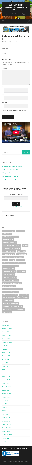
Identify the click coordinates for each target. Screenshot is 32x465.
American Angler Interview (9, 180)
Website (4, 102)
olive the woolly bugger (9, 286)
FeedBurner (19, 206)
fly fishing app (6, 248)
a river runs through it (8, 231)
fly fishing (25, 245)
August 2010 (6, 438)
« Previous (5, 48)
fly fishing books (16, 248)
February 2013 (6, 352)
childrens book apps (8, 239)
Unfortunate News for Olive (10, 169)
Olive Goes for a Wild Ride (9, 277)
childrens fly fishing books (9, 242)
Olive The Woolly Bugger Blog (16, 7)
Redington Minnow (8, 300)
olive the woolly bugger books (10, 292)
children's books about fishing (10, 236)
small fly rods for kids (8, 309)
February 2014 (6, 335)
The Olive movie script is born (10, 176)
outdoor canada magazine (9, 297)
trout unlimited (20, 309)
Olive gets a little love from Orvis (11, 173)
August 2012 (6, 359)
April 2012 (5, 369)
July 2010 (5, 441)
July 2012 (5, 362)
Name (4, 87)
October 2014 (6, 332)
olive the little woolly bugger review (12, 283)
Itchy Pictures (20, 260)
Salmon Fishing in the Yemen (10, 303)
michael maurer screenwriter (10, 265)
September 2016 (7, 328)
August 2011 (6, 397)
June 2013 (5, 345)
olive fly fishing (21, 271)
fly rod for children (21, 254)
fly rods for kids (7, 257)
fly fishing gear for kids (9, 254)
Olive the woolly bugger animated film (12, 289)
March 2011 (5, 414)
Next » (4, 53)
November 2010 (6, 428)
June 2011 (5, 404)
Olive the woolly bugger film (10, 294)
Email (4, 94)
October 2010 (6, 431)
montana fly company (8, 268)
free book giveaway (18, 257)
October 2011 (6, 390)
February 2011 (6, 417)
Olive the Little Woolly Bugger (10, 280)
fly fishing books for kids (9, 251)
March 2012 (5, 373)
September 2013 (7, 342)
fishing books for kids (8, 245)
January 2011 (6, 421)
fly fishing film (21, 251)
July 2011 (5, 400)
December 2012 (6, 356)
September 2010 (7, 434)
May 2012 (5, 366)
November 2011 (6, 386)
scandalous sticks (7, 306)
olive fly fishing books (8, 274)
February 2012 (6, 376)
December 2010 (6, 424)
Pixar (19, 297)
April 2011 (5, 410)
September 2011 (7, 393)
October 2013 (6, 338)
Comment (5, 68)
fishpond (18, 245)
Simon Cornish (18, 306)
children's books (7, 234)
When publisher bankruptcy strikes (12, 166)
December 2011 (6, 383)
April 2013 (5, 349)
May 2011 (5, 407)
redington (25, 297)
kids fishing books (7, 263)
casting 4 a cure (20, 231)
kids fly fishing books (19, 263)
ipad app (5, 260)
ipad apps (12, 260)
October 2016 (6, 325)
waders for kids (7, 312)
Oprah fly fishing (24, 294)
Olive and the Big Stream (9, 271)
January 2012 (6, 380)
